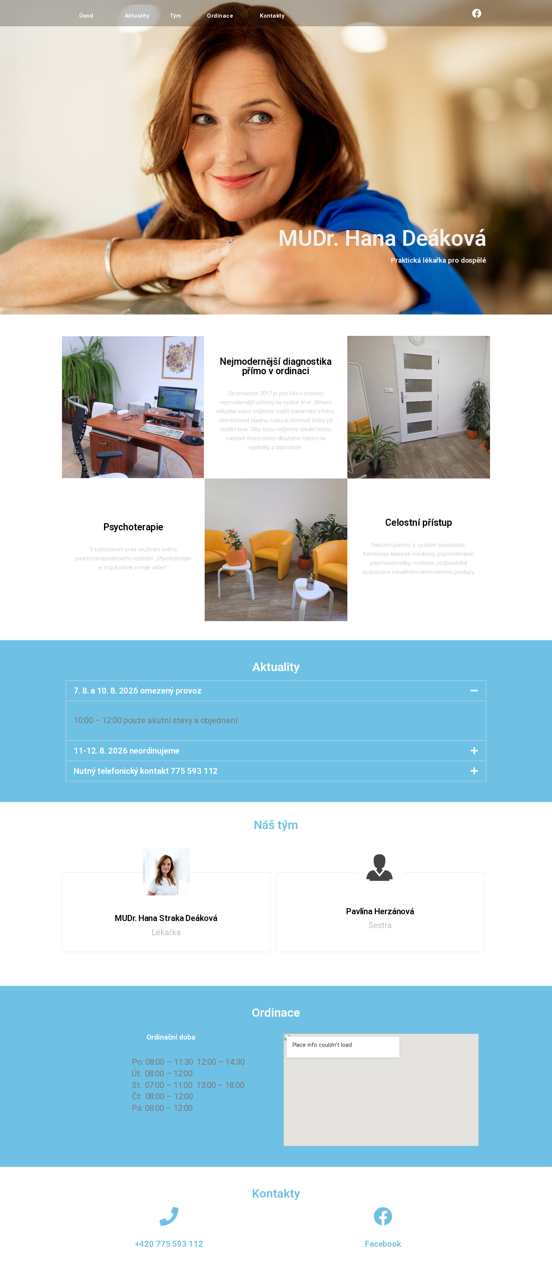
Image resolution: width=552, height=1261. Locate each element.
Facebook (383, 1244)
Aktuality (137, 15)
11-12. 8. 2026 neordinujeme (126, 750)
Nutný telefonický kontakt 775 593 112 (146, 771)
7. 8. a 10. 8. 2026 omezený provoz (138, 690)
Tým (175, 15)
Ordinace (220, 15)
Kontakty (272, 15)
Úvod (86, 15)
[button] (276, 691)
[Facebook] (477, 13)
